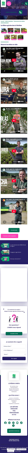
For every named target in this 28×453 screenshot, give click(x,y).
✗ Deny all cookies (21, 449)
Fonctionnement (14, 387)
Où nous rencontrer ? (15, 259)
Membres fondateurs (14, 390)
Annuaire (14, 409)
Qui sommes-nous (14, 386)
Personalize (10, 451)
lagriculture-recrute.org (14, 430)
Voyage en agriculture (15, 252)
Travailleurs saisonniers (14, 403)
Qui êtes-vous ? (14, 395)
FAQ (14, 411)
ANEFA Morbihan (9, 21)
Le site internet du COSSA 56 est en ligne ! (18, 245)
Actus (14, 414)
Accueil (2, 21)
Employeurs (14, 400)
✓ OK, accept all (11, 449)
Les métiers (14, 407)
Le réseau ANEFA (14, 383)
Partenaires (14, 391)
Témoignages (14, 412)
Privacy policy (18, 451)
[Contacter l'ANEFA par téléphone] (26, 3)
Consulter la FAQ (14, 333)
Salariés (14, 402)
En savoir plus (14, 230)
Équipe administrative (14, 389)
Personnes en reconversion (14, 399)
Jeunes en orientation (14, 398)
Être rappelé (14, 358)
